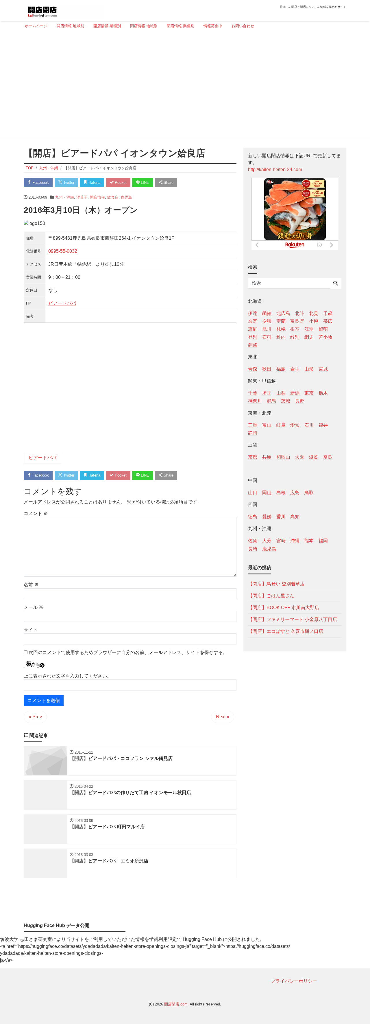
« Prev (35, 716)
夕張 (266, 321)
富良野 (297, 321)
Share (167, 182)
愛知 (294, 424)
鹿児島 (126, 197)
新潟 (294, 393)
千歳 (327, 313)
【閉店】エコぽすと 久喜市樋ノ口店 (285, 631)
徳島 (252, 516)
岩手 (294, 368)
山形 (309, 368)
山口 (252, 492)
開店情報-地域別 (70, 26)
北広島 (283, 313)
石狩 (266, 336)
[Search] (335, 283)
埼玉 (266, 393)
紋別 (294, 336)
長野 (299, 400)
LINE (144, 182)
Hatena (93, 182)
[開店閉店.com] (64, 10)
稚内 (281, 336)
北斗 (299, 313)
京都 (252, 456)
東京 (309, 393)
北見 (313, 313)
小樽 (313, 321)
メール (33, 607)
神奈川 (255, 400)
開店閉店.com (176, 1004)
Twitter (68, 182)
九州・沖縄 (64, 197)
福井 (323, 424)
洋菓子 (82, 197)
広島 (294, 492)
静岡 (252, 432)
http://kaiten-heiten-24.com (275, 169)
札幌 (281, 329)
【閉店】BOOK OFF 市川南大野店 (283, 607)
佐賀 (252, 540)
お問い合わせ (243, 26)
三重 (252, 424)
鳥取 (309, 492)
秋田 (266, 368)
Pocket (120, 182)
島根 (281, 492)
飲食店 (113, 197)
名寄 (252, 321)
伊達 (252, 313)
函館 (266, 313)
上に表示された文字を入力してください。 (68, 675)
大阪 (299, 456)
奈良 (327, 456)
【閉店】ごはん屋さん (271, 595)
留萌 (323, 329)
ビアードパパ (62, 303)
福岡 (323, 540)
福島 (281, 368)
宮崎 (281, 540)
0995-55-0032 (62, 251)
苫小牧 (325, 336)
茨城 (285, 400)
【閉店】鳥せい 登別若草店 (276, 583)
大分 (266, 540)
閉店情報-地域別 (144, 26)
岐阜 (281, 424)
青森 (252, 368)
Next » (222, 716)
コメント (36, 513)
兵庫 (266, 456)
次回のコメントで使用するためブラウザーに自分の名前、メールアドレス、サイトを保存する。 (128, 652)
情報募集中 (213, 26)
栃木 (323, 393)
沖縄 (294, 540)
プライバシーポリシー (294, 981)
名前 (31, 584)
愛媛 (266, 516)
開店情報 (97, 197)
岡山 (266, 492)
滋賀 (313, 456)
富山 (266, 424)
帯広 (327, 321)
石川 (309, 424)
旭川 (266, 329)
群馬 (271, 400)
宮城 (323, 368)
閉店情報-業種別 (180, 26)
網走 (309, 336)
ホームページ (36, 26)
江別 (309, 329)
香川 (281, 516)
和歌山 (283, 456)
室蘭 (281, 321)
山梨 (281, 393)
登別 (252, 336)
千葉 (252, 393)
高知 (294, 516)
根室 (294, 329)
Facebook (40, 182)
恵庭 (252, 329)
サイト (31, 629)
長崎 (252, 548)
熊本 (309, 540)
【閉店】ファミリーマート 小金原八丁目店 (292, 619)
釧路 (252, 344)
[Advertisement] (183, 86)
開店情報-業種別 (107, 26)
